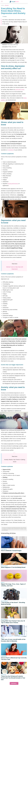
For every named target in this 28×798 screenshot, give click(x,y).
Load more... (14, 683)
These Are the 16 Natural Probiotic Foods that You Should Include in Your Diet (13, 677)
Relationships (4, 619)
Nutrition (3, 674)
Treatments (4, 549)
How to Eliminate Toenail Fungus (11, 550)
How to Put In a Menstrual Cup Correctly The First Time (14, 658)
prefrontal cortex (19, 89)
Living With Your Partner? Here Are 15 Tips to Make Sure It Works (13, 621)
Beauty (2, 582)
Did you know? (4, 565)
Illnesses (7, 5)
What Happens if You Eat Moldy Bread (13, 567)
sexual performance (13, 183)
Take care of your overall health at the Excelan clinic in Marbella (13, 640)
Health (2, 5)
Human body (4, 656)
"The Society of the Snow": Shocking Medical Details (13, 603)
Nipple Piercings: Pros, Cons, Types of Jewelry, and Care (13, 585)
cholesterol (11, 150)
